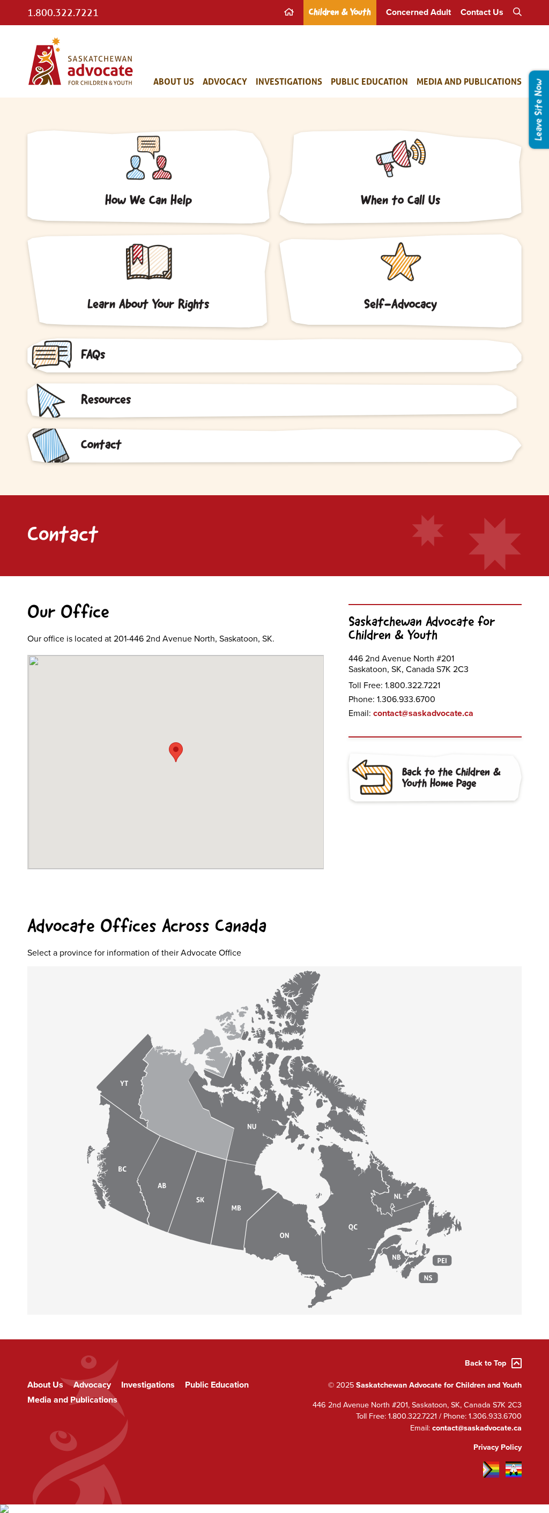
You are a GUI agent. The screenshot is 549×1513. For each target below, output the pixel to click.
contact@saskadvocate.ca (423, 713)
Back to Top (485, 1363)
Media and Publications (469, 81)
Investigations (289, 81)
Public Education (369, 81)
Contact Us (482, 12)
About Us (173, 81)
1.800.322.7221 (63, 12)
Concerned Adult (418, 12)
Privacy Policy (497, 1447)
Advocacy (225, 81)
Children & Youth (340, 12)
